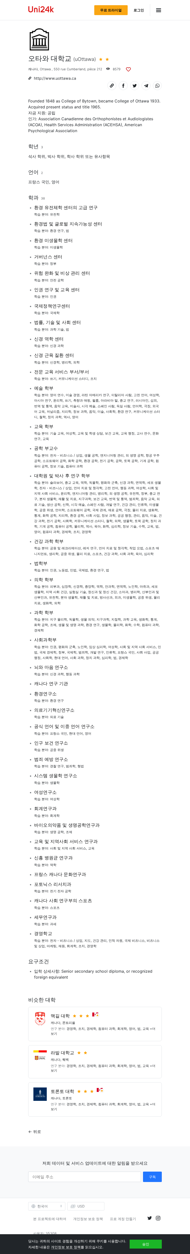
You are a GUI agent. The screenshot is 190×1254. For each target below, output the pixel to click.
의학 (76, 362)
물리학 (79, 526)
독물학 (94, 482)
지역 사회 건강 (56, 592)
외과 (118, 597)
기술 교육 (57, 433)
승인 (145, 1244)
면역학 (140, 482)
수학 (142, 526)
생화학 (153, 510)
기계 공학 (147, 461)
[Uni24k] (41, 10)
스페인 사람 (106, 406)
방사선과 (106, 597)
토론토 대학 (62, 1091)
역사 (67, 417)
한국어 (42, 1206)
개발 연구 (113, 504)
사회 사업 (93, 515)
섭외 (153, 400)
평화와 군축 (109, 482)
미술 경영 (73, 395)
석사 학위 (36, 156)
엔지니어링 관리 (112, 455)
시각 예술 (88, 406)
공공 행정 (124, 515)
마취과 (144, 586)
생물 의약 (88, 619)
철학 (42, 417)
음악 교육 (61, 406)
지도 (87, 940)
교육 (46, 439)
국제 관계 (99, 510)
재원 (61, 946)
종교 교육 (72, 482)
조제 (53, 625)
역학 (84, 482)
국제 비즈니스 (134, 940)
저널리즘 (53, 411)
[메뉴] (156, 10)
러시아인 (142, 400)
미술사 (75, 406)
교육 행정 (128, 433)
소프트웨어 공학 (54, 461)
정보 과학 (80, 411)
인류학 (142, 504)
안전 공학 (57, 280)
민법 (73, 570)
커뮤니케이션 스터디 (73, 379)
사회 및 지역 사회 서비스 (138, 647)
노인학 (133, 586)
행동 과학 (127, 488)
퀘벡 (65, 1059)
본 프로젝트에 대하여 (49, 1219)
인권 (53, 296)
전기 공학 (107, 461)
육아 (97, 526)
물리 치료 (139, 510)
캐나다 (33, 69)
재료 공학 (115, 510)
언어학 (137, 406)
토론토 (67, 1098)
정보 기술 (57, 466)
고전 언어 (140, 395)
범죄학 (134, 499)
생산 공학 (54, 504)
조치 (93, 379)
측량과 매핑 (81, 400)
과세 (53, 924)
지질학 (116, 619)
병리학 (66, 362)
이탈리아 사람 (121, 395)
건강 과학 (111, 554)
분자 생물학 (47, 499)
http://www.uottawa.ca (55, 78)
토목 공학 (131, 461)
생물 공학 (91, 455)
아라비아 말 (109, 400)
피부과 (55, 586)
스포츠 (97, 554)
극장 (147, 406)
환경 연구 (57, 231)
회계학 (55, 816)
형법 (80, 766)
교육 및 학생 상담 (90, 433)
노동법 (63, 570)
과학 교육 (130, 619)
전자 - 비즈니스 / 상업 (66, 455)
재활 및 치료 (67, 499)
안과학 (110, 586)
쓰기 (53, 379)
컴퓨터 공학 (63, 526)
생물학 (128, 521)
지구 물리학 (58, 619)
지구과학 (84, 499)
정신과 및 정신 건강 (102, 592)
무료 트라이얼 (111, 10)
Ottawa (45, 69)
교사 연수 (143, 433)
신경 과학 (57, 346)
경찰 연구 (57, 766)
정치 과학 (55, 417)
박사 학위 (56, 156)
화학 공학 (75, 461)
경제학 (66, 532)
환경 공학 (91, 461)
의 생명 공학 (135, 455)
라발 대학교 (62, 1052)
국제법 (83, 570)
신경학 (55, 362)
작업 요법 (136, 548)
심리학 (116, 526)
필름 (95, 400)
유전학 (55, 214)
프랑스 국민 (38, 181)
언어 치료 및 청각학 (88, 488)
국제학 (55, 313)
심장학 (66, 586)
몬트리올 (68, 1023)
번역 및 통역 (43, 406)
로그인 (139, 10)
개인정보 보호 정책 (88, 1219)
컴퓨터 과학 (74, 466)
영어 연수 (57, 395)
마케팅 (51, 946)
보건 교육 (112, 433)
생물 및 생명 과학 (71, 625)
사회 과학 (127, 554)
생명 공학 (57, 832)
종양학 (90, 586)
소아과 (123, 592)
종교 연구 (127, 400)
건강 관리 (129, 504)
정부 (53, 263)
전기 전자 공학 (60, 891)
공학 (119, 461)
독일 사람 (123, 406)
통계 (37, 515)
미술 (100, 411)
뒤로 (37, 1131)
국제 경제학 (47, 652)
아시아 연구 (42, 400)
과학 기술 (57, 329)
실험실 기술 (77, 592)
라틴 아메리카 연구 (95, 395)
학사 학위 (75, 156)
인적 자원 (115, 940)
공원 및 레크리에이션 (65, 548)
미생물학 (56, 247)
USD (81, 1206)
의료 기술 (57, 717)
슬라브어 (56, 482)
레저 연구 (90, 548)
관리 (136, 515)
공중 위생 (46, 510)
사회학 (111, 411)
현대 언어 (61, 658)
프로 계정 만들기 (123, 1219)
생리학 (54, 554)
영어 (55, 181)
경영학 (86, 532)
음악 (92, 411)
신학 (66, 504)
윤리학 (58, 400)
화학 (106, 526)
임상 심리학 (97, 647)
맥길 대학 (60, 1015)
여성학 (154, 395)
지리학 (66, 411)
